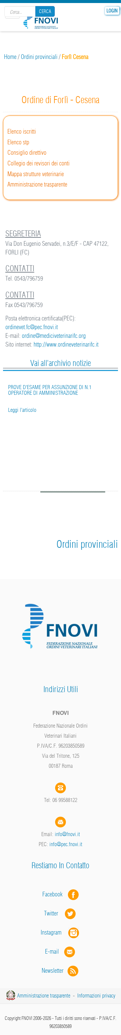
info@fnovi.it (67, 834)
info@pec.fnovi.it (65, 844)
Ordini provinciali (39, 57)
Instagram (54, 932)
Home (10, 57)
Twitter (54, 913)
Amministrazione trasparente (37, 184)
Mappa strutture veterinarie (35, 174)
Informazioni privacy (96, 995)
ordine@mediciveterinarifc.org (54, 336)
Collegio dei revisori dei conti (38, 163)
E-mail (52, 951)
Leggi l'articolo (22, 409)
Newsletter (55, 970)
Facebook (54, 894)
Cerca (45, 11)
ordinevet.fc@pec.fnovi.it (31, 327)
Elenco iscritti (21, 131)
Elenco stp (18, 142)
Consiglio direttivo (26, 152)
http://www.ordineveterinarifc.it (66, 344)
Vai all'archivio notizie (60, 363)
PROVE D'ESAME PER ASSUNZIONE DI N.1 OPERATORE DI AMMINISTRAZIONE (49, 390)
